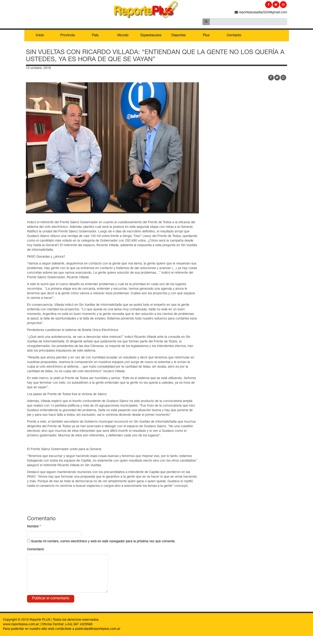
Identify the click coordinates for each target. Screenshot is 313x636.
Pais (95, 35)
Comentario (35, 549)
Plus (206, 35)
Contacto (234, 35)
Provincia (67, 35)
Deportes (178, 35)
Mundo (123, 35)
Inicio (40, 35)
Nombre (34, 526)
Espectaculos (151, 35)
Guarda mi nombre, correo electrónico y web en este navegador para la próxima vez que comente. (103, 541)
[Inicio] (156, 10)
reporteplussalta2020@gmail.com (262, 12)
